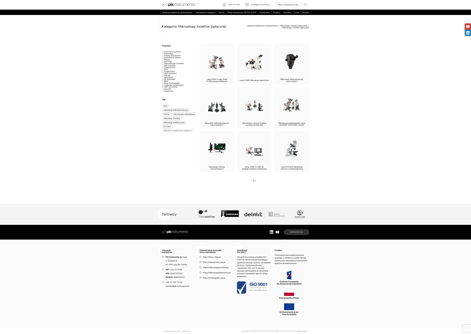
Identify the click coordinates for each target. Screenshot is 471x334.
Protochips (168, 54)
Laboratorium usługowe (205, 12)
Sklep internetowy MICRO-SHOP (242, 12)
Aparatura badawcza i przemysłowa (177, 12)
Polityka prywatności (172, 331)
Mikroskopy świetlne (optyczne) (295, 27)
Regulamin (186, 331)
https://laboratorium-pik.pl (214, 262)
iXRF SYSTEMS (170, 87)
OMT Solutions (170, 73)
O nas (296, 12)
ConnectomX (169, 71)
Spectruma (168, 77)
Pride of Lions (302, 331)
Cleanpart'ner (169, 67)
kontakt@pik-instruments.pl (260, 4)
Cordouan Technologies (174, 85)
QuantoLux (168, 91)
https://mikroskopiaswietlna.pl (216, 267)
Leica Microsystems (172, 52)
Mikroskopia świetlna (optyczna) (293, 25)
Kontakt (305, 12)
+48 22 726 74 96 (234, 4)
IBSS (166, 81)
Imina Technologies (172, 83)
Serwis (221, 12)
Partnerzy (287, 12)
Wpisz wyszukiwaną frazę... (288, 5)
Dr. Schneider (169, 79)
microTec (167, 89)
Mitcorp (167, 75)
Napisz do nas (296, 232)
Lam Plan (168, 62)
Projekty (276, 12)
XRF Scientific (170, 65)
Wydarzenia (264, 12)
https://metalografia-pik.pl (214, 278)
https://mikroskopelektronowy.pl (217, 272)
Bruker (167, 60)
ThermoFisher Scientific (174, 64)
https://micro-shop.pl (212, 257)
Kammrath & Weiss (172, 58)
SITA (166, 69)
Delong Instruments (172, 56)
